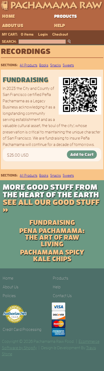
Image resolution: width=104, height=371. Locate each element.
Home (8, 16)
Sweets (68, 65)
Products (65, 16)
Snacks (55, 65)
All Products (28, 65)
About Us (12, 26)
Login (43, 34)
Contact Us (62, 296)
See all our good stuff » (51, 206)
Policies (9, 296)
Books (43, 65)
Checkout (60, 34)
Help (59, 26)
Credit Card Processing (22, 329)
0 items (27, 34)
